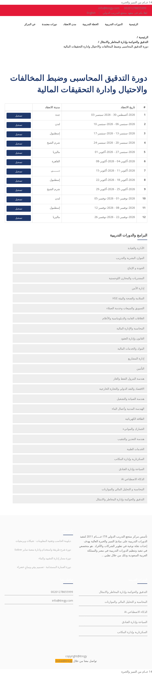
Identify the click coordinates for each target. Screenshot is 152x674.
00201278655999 (135, 8)
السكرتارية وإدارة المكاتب (129, 459)
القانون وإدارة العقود (132, 338)
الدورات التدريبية (114, 24)
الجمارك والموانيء (133, 429)
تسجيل (18, 115)
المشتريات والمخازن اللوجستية (126, 278)
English (91, 13)
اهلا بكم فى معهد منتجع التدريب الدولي (125, 13)
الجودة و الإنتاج (135, 268)
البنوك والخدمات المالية (131, 348)
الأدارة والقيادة (136, 248)
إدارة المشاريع (136, 358)
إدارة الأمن (138, 288)
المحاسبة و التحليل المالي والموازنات (123, 489)
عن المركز (30, 24)
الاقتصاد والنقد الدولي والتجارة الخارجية (121, 389)
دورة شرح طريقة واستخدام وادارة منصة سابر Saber (42, 549)
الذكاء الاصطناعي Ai (132, 479)
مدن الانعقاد (69, 24)
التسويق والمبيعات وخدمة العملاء (125, 308)
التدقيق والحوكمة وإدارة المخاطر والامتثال (120, 499)
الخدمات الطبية (135, 449)
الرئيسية (133, 24)
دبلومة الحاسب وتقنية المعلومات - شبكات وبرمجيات (43, 541)
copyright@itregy (76, 656)
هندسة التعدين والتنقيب (131, 439)
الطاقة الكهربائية (134, 419)
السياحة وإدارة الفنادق (131, 469)
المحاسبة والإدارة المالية (130, 328)
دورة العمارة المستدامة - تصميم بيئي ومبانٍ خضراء (44, 567)
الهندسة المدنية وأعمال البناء (128, 408)
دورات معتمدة (49, 24)
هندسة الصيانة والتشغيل (130, 399)
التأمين (140, 368)
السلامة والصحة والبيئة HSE (128, 298)
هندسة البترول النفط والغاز (128, 378)
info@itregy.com (108, 8)
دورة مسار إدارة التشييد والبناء (55, 558)
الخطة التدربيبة (91, 24)
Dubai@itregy (63, 661)
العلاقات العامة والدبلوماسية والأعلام (123, 318)
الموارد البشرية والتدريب (130, 258)
